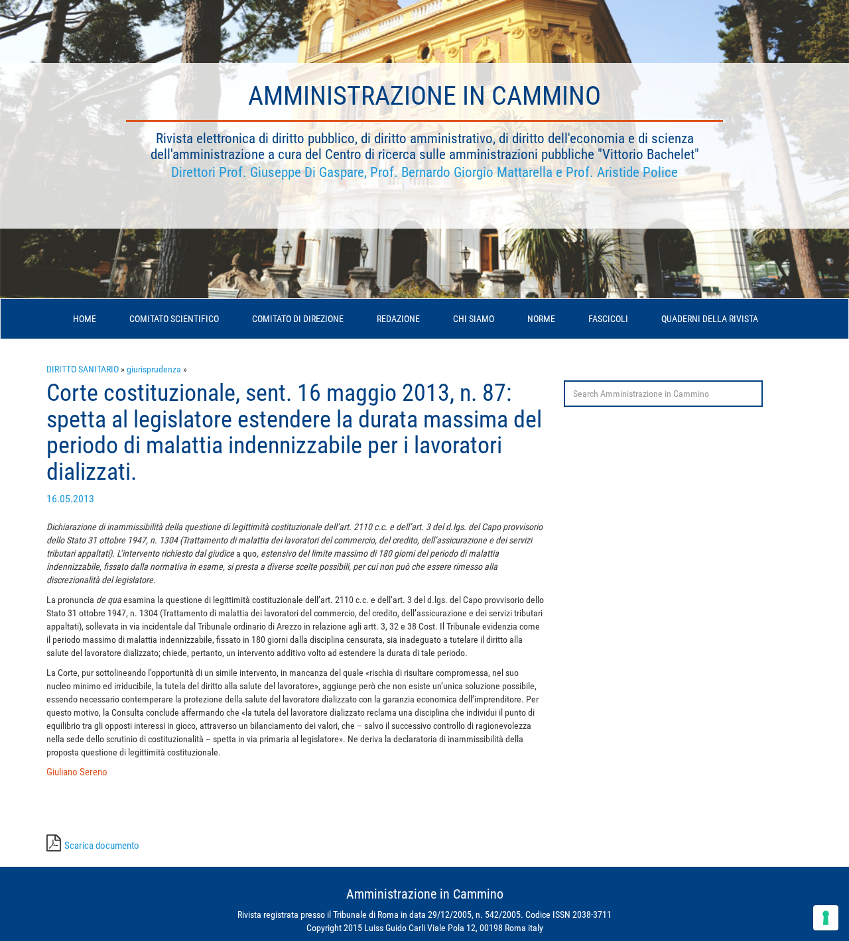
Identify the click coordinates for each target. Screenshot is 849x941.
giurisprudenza (154, 369)
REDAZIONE (398, 318)
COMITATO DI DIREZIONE (298, 318)
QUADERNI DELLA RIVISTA (709, 318)
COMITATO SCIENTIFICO (174, 318)
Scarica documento (101, 846)
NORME (541, 318)
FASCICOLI (608, 318)
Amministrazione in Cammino (424, 95)
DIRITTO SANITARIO (82, 369)
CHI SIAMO (473, 318)
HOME (84, 318)
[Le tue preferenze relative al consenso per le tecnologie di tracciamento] (825, 917)
